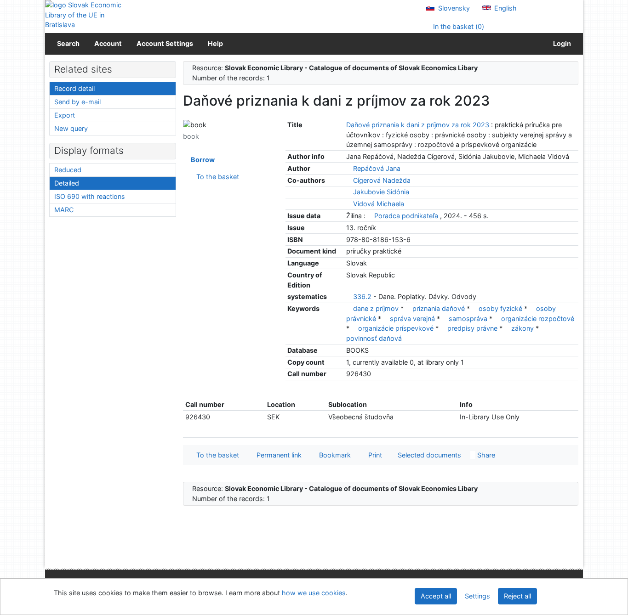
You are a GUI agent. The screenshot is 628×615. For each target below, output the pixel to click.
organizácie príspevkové (396, 328)
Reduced (67, 170)
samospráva (469, 318)
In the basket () (457, 26)
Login (560, 43)
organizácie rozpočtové (537, 318)
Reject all (517, 596)
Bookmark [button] (333, 455)
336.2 (362, 296)
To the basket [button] (216, 455)
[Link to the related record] (348, 168)
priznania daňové (439, 308)
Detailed (66, 183)
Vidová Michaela (378, 204)
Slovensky (453, 8)
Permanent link (277, 455)
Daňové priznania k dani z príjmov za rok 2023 (418, 125)
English (504, 8)
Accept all (436, 596)
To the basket (216, 177)
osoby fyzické (501, 308)
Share (485, 455)
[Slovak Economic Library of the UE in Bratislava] (84, 15)
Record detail (74, 88)
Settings (477, 596)
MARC (64, 210)
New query (71, 128)
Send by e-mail (77, 102)
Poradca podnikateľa (406, 216)
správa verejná (413, 318)
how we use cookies (314, 593)
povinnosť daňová (374, 338)
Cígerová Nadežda (382, 180)
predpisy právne (473, 328)
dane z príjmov (376, 308)
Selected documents (428, 455)
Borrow (201, 160)
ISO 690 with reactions (89, 196)
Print (373, 455)
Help (215, 43)
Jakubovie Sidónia (381, 192)
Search (68, 43)
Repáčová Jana (376, 168)
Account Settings (165, 43)
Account (108, 43)
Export (64, 115)
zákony (523, 328)
